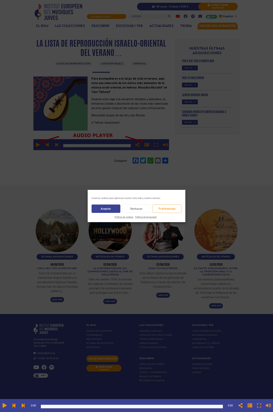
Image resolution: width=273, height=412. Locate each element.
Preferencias (167, 208)
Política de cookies (124, 217)
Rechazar (136, 208)
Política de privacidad (146, 217)
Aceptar (106, 208)
